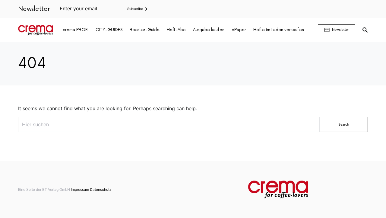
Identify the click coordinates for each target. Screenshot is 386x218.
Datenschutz (101, 189)
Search (343, 124)
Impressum (80, 189)
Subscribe (135, 9)
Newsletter (340, 29)
